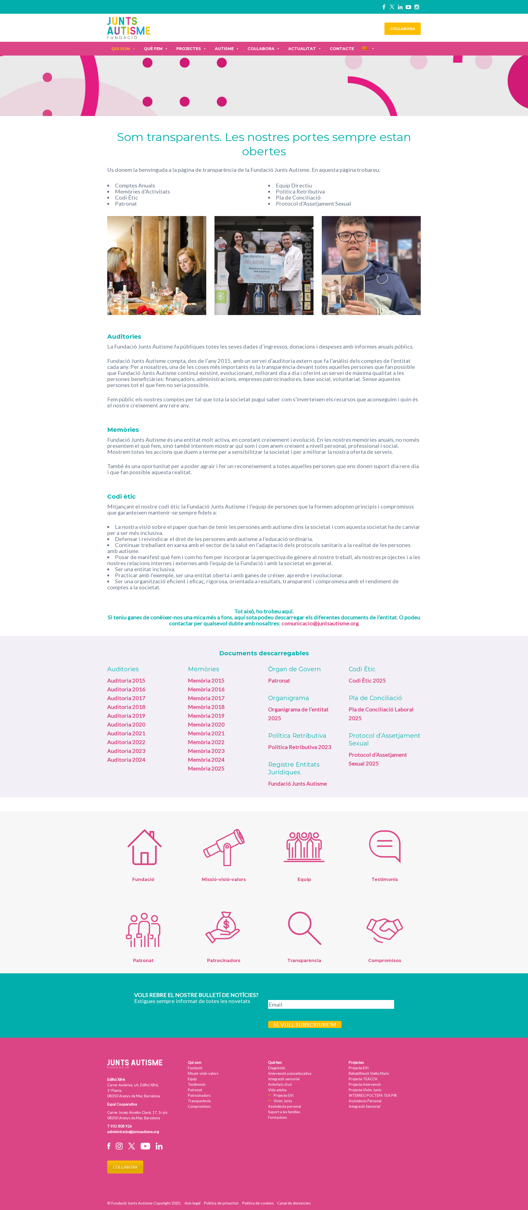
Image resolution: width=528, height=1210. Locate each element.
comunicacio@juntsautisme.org (320, 623)
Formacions (277, 1117)
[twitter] (392, 7)
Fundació (195, 1068)
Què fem (153, 48)
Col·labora (261, 48)
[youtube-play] (408, 7)
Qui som (120, 48)
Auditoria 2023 (126, 750)
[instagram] (417, 7)
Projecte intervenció (365, 1084)
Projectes (188, 48)
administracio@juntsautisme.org (133, 1131)
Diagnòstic (276, 1068)
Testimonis (196, 1084)
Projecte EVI (283, 1095)
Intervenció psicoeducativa (289, 1073)
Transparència (199, 1101)
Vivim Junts (283, 1101)
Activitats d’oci (280, 1084)
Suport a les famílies (284, 1112)
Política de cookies (258, 1203)
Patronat (195, 1090)
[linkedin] (400, 7)
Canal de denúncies (294, 1203)
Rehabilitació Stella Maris (369, 1073)
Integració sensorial (283, 1079)
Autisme (224, 48)
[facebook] (384, 7)
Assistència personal (284, 1106)
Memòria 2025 (206, 768)
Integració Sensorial (364, 1106)
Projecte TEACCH (363, 1079)
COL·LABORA (402, 28)
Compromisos (199, 1106)
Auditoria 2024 (126, 759)
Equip (192, 1079)
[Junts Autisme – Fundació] (128, 27)
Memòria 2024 (206, 759)
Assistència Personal (365, 1101)
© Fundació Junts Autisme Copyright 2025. (144, 1203)
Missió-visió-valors (203, 1073)
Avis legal (192, 1203)
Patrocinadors (199, 1095)
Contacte (342, 48)
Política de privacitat (221, 1203)
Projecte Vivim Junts (365, 1090)
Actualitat (302, 48)
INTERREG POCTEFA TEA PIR (373, 1095)
